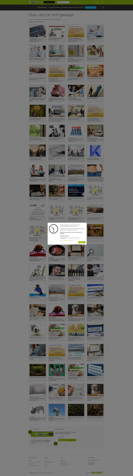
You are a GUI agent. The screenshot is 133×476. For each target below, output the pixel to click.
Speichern (81, 242)
